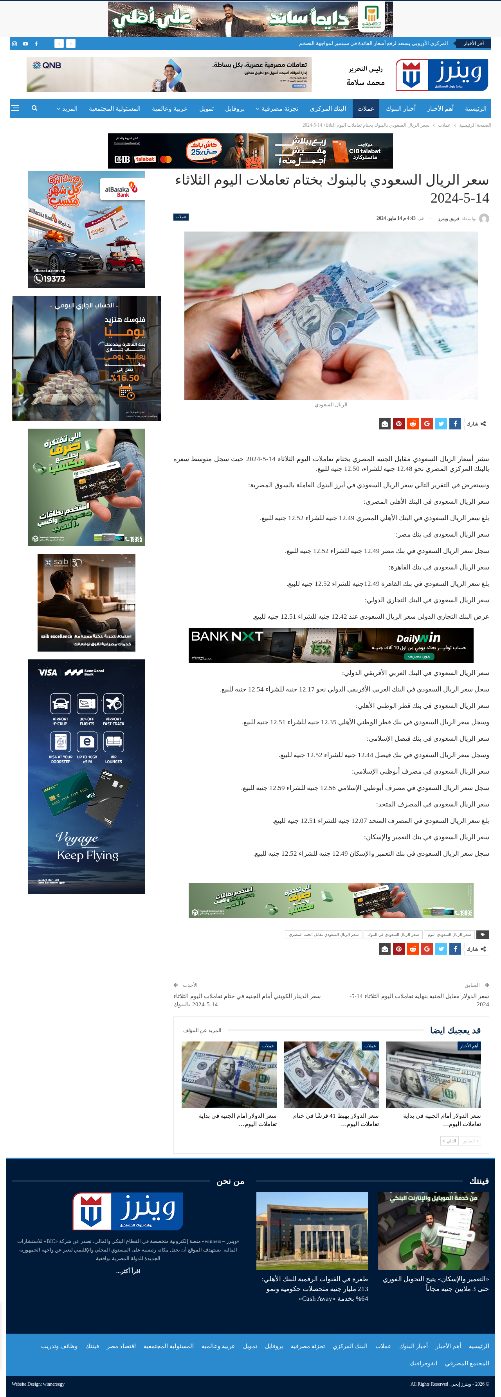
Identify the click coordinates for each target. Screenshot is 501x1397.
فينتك (92, 1346)
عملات (366, 108)
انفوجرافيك (423, 1363)
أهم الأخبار (440, 108)
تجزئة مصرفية (279, 108)
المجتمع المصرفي (467, 1363)
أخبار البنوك (401, 108)
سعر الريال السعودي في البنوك (393, 934)
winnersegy (54, 1384)
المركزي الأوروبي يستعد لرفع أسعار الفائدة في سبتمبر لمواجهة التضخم (373, 43)
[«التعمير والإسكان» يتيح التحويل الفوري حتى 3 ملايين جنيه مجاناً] (434, 1231)
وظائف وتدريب (59, 1346)
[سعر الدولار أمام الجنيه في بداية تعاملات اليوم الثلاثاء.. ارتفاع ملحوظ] (229, 1074)
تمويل (206, 108)
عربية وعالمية (170, 108)
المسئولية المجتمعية (115, 108)
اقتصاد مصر (121, 1346)
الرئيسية (476, 108)
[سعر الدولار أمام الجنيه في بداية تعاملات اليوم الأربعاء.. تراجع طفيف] (433, 1074)
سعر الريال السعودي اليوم (449, 934)
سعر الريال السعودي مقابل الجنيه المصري (324, 934)
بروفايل (235, 108)
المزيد (69, 108)
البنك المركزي (328, 108)
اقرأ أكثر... (128, 1271)
